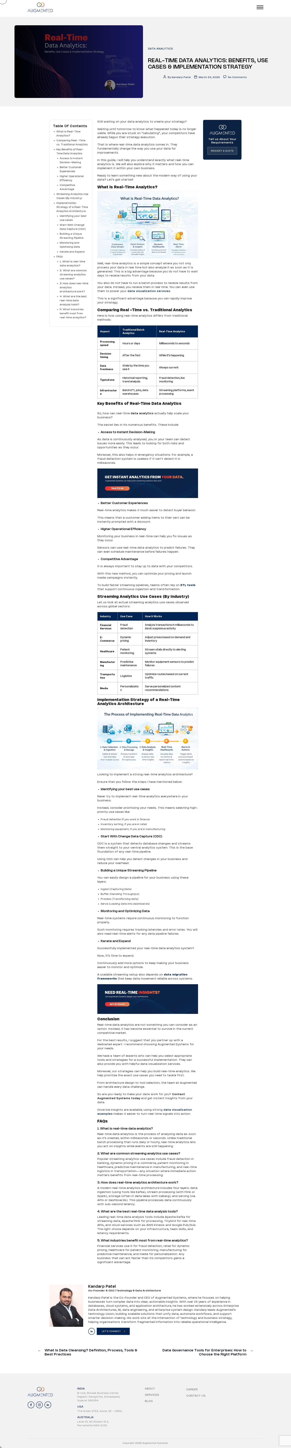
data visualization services (148, 291)
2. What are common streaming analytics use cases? (73, 275)
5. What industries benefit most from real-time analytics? (73, 314)
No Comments (237, 77)
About (150, 1388)
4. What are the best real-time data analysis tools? (73, 301)
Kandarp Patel (181, 77)
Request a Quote (222, 151)
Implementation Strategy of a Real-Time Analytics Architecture (72, 207)
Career (192, 1389)
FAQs (59, 257)
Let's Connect (111, 1331)
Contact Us (196, 1396)
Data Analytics (160, 49)
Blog (149, 1401)
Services (152, 1395)
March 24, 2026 (209, 77)
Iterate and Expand (72, 252)
